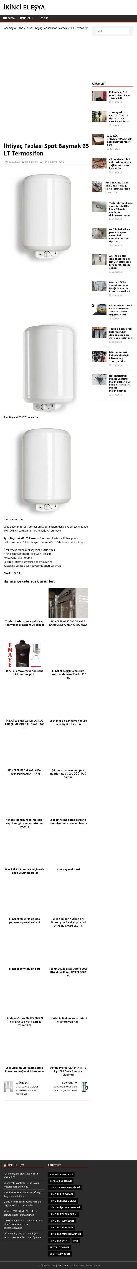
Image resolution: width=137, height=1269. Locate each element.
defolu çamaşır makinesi (65, 1187)
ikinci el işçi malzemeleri (65, 1207)
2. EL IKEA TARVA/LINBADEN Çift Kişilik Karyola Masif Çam (120, 140)
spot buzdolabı (59, 1247)
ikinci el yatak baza (61, 1227)
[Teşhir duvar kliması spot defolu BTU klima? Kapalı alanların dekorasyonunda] (99, 210)
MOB (75, 1240)
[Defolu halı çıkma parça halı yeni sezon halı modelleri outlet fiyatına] (99, 236)
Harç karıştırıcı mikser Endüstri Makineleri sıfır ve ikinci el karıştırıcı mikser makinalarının (120, 383)
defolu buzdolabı (61, 1181)
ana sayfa (9, 18)
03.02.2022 (14, 161)
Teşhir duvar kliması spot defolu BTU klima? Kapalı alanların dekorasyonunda (121, 209)
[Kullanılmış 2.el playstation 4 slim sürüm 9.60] (99, 99)
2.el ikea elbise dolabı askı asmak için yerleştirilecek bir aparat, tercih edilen (120, 261)
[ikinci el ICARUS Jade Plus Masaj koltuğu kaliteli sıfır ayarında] (97, 189)
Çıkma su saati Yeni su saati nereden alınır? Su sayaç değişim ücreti (120, 310)
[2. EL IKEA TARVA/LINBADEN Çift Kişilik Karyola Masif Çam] (98, 143)
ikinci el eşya (25, 28)
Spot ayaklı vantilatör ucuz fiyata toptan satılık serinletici (119, 117)
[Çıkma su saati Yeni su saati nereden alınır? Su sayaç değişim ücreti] (99, 312)
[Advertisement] (46, 87)
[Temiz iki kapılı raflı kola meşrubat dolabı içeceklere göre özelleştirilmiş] (99, 336)
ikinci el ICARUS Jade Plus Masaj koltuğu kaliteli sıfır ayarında (117, 185)
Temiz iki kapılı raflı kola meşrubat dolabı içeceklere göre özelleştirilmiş (120, 333)
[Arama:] (112, 31)
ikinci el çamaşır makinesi (65, 1233)
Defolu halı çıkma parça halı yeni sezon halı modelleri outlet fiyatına (119, 235)
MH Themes (64, 1265)
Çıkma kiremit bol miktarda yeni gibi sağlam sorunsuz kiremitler (120, 164)
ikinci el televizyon (62, 1220)
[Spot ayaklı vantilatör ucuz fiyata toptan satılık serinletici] (99, 119)
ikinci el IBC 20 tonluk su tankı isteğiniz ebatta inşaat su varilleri (119, 286)
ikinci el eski (31, 161)
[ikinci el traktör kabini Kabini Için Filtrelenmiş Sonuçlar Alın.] (99, 359)
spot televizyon (60, 1253)
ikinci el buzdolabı (61, 1194)
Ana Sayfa (10, 28)
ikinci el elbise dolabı (63, 1200)
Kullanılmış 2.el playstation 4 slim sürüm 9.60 (119, 95)
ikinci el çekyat (59, 1240)
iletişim (43, 18)
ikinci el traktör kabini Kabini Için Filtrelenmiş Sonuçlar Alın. (119, 357)
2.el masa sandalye (61, 1174)
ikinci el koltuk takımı (63, 1214)
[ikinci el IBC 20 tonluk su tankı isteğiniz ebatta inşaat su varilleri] (99, 289)
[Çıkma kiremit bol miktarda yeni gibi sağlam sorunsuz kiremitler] (99, 166)
